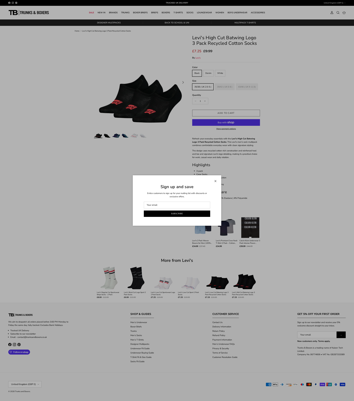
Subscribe (177, 214)
